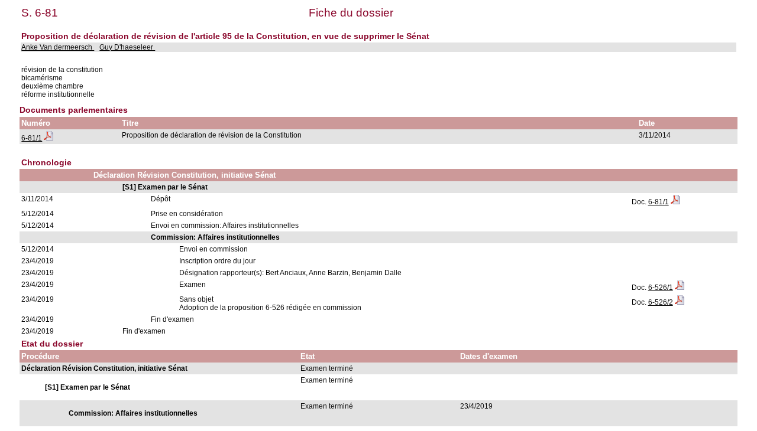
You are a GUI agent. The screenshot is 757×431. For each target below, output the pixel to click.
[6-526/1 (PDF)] (679, 287)
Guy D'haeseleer (127, 47)
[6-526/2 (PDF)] (679, 302)
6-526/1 (660, 287)
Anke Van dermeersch (57, 47)
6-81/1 (31, 138)
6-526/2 (660, 302)
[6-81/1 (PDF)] (48, 138)
